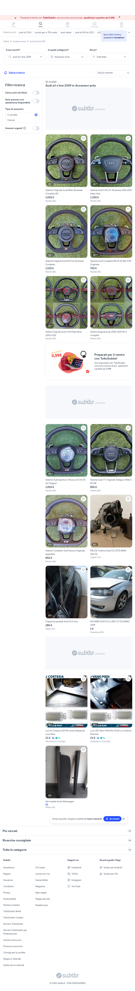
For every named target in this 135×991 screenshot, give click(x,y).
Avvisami (114, 818)
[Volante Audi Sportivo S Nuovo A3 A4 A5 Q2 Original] (66, 458)
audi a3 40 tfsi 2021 (84, 32)
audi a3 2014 (25, 32)
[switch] (36, 93)
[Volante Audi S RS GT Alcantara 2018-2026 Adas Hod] (111, 168)
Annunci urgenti (13, 128)
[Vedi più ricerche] (129, 32)
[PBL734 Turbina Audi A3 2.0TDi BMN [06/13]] (111, 529)
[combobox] (26, 57)
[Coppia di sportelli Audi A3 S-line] (66, 600)
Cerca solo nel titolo (16, 92)
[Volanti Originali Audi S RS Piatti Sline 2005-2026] (66, 308)
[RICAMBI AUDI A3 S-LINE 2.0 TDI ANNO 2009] (111, 600)
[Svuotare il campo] (41, 57)
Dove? (93, 49)
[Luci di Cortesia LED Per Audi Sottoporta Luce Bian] (66, 709)
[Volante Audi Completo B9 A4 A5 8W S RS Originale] (111, 239)
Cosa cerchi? (13, 49)
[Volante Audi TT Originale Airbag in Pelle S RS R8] (111, 458)
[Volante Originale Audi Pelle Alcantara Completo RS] (66, 168)
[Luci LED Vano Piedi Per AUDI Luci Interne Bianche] (111, 709)
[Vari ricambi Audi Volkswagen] (66, 777)
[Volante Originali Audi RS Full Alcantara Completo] (66, 239)
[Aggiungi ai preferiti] (83, 138)
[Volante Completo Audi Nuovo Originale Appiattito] (66, 529)
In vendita (12, 114)
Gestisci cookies (11, 904)
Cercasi (11, 120)
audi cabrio (66, 32)
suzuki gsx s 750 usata (46, 32)
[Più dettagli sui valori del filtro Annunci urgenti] (24, 128)
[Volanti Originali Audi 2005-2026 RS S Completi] (111, 308)
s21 (99, 32)
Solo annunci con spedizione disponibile (17, 101)
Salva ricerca (17, 72)
